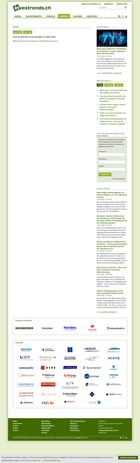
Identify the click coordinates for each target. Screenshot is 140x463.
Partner (19, 343)
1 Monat (119, 85)
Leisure (77, 16)
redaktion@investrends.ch (48, 41)
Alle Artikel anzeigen (107, 312)
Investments (34, 16)
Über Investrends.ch (91, 4)
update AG (79, 438)
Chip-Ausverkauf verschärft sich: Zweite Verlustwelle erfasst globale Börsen (113, 98)
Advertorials (103, 27)
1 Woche (109, 85)
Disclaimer (74, 428)
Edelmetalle (45, 428)
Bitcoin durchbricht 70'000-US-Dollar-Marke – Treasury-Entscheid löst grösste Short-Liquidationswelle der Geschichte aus (112, 245)
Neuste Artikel (103, 188)
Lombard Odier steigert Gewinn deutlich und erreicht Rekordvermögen (112, 107)
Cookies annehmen (128, 458)
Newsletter (121, 4)
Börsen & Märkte (47, 426)
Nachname (103, 158)
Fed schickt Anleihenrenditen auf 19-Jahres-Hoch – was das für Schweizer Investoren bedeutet (113, 121)
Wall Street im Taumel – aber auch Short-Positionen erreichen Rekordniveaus (111, 269)
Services (92, 16)
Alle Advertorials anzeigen (110, 73)
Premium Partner (23, 320)
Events (64, 16)
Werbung (108, 4)
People (51, 16)
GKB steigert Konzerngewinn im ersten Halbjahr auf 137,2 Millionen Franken (112, 194)
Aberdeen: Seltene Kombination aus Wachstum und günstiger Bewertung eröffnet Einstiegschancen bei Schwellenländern (112, 219)
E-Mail (101, 166)
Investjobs (45, 430)
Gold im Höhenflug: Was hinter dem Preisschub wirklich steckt (110, 292)
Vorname (103, 151)
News (18, 16)
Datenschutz (75, 430)
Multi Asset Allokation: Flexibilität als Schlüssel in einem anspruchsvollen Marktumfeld (111, 51)
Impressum (74, 426)
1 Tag (100, 85)
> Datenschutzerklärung (51, 460)
